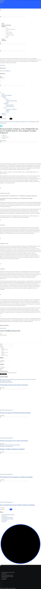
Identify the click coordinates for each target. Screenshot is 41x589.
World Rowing (4, 516)
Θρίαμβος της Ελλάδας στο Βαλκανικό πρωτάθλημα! (12, 449)
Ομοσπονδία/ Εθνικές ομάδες (10, 29)
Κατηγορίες (4, 26)
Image (1, 369)
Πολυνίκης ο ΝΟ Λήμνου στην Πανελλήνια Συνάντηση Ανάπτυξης (15, 412)
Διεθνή (7, 30)
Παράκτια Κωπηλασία (9, 33)
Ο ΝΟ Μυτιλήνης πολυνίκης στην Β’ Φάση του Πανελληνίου (14, 385)
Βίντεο (7, 37)
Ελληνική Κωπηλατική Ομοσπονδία (8, 514)
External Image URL (3, 372)
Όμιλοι (7, 99)
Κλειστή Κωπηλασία (9, 32)
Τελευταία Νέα (4, 520)
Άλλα (5, 107)
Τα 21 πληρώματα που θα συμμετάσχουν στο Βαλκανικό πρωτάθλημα (16, 477)
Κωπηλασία (6, 103)
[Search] (0, 42)
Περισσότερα (2, 65)
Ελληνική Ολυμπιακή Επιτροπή (7, 517)
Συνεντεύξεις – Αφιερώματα (11, 109)
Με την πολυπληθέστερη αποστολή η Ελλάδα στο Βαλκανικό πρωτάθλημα (17, 505)
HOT (12, 382)
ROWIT (14, 588)
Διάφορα (7, 36)
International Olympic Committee (7, 518)
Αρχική (3, 23)
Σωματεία (3, 39)
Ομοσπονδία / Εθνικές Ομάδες (5, 382)
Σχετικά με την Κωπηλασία (6, 25)
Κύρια (5, 98)
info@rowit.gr (8, 70)
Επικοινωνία (4, 40)
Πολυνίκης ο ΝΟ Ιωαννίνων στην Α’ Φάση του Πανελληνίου (14, 440)
